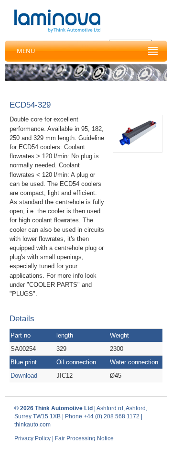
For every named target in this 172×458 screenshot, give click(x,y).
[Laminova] (57, 21)
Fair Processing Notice (84, 438)
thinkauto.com (32, 424)
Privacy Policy (32, 438)
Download (24, 375)
